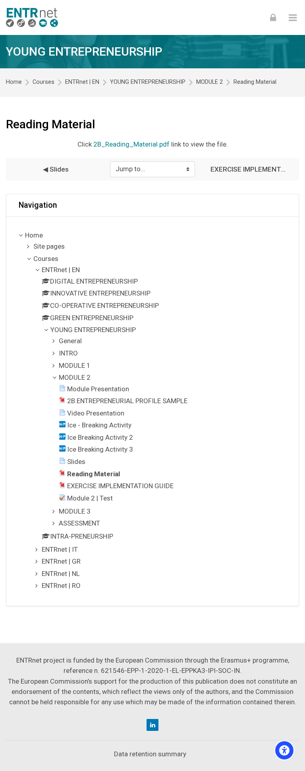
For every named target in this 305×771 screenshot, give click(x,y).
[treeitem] (153, 411)
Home (14, 82)
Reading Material (255, 82)
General (70, 341)
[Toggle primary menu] (292, 17)
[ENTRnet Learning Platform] (32, 17)
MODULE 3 (75, 511)
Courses (43, 82)
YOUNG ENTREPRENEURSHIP (84, 51)
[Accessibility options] (284, 750)
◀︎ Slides (56, 169)
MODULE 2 (209, 82)
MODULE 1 (75, 365)
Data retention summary (150, 754)
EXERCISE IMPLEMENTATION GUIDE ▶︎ (249, 169)
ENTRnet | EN (82, 82)
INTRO (68, 353)
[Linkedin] (152, 725)
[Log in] (273, 17)
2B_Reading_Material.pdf (131, 144)
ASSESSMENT (79, 523)
